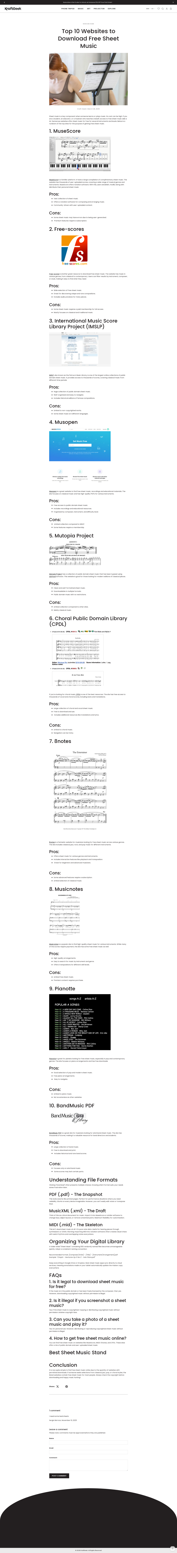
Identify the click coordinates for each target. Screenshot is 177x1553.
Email (51, 1448)
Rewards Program (95, 1513)
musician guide (88, 24)
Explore (112, 8)
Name (51, 1438)
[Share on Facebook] (62, 1386)
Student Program (95, 1509)
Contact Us (92, 1521)
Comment (53, 1458)
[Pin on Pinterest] (66, 1386)
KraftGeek (84, 1550)
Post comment (59, 1476)
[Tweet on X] (57, 1386)
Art (88, 8)
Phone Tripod (68, 8)
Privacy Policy (155, 1543)
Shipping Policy (93, 1543)
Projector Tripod (68, 1513)
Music (81, 8)
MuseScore (53, 180)
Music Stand (66, 1505)
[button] (4, 2)
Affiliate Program (94, 1505)
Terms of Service (142, 1543)
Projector (99, 8)
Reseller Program (95, 1517)
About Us (91, 1501)
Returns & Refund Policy (124, 1543)
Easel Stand (66, 1509)
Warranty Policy (107, 1543)
